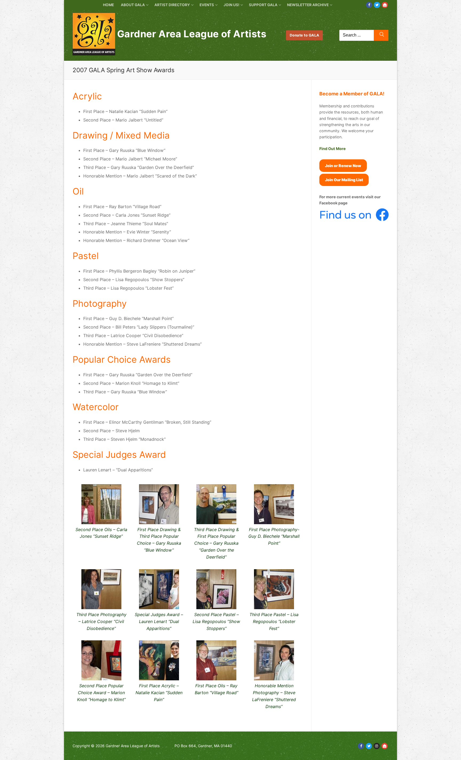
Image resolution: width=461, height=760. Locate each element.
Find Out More (332, 148)
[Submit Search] (381, 35)
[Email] (385, 5)
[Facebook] (369, 5)
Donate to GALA (304, 35)
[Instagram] (376, 746)
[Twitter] (377, 5)
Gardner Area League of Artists (191, 34)
